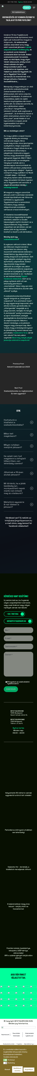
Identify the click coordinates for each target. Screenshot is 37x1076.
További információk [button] (10, 1057)
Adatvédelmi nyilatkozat (29, 1034)
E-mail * (8, 638)
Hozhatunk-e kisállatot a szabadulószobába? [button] (14, 422)
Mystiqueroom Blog (18, 12)
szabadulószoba (11, 239)
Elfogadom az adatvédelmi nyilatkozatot (18, 683)
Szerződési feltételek (16, 1034)
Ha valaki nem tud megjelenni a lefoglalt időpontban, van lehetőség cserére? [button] (15, 460)
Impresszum (5, 1034)
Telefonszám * (11, 646)
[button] (34, 8)
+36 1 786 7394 (12, 2)
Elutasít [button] (7, 1069)
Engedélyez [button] (29, 1069)
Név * (7, 630)
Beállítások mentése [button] (17, 1069)
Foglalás (19, 1044)
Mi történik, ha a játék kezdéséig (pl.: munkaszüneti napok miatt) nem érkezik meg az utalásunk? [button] (15, 488)
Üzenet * (8, 655)
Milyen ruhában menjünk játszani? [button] (13, 446)
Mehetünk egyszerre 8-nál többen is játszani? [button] (14, 504)
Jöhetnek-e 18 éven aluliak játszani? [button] (13, 473)
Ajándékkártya (29, 1044)
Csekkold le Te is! (20, 333)
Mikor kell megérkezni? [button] (10, 434)
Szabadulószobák (8, 1044)
